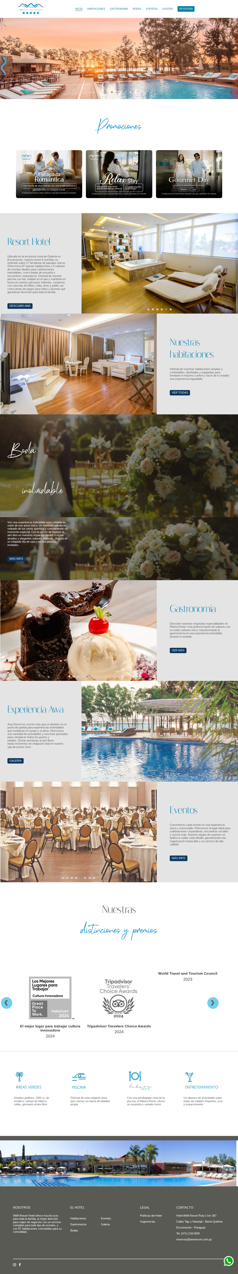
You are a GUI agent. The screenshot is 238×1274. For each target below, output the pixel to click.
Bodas (74, 1230)
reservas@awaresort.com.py (194, 1239)
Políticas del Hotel (151, 1215)
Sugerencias (147, 1221)
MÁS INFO (16, 558)
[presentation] (10, 1003)
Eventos (106, 1218)
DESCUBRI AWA (19, 305)
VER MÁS (178, 650)
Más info (178, 858)
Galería (15, 760)
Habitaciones (78, 1218)
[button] (100, 92)
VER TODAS (180, 392)
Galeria (105, 1224)
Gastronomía (78, 1224)
